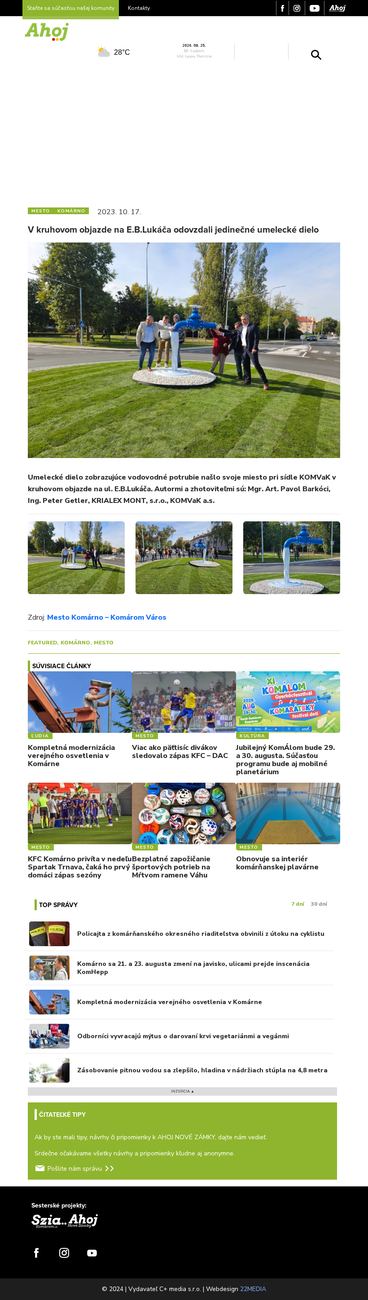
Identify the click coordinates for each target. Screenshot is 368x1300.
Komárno (75, 642)
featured (42, 642)
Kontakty (139, 8)
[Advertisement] (184, 131)
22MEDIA (253, 1289)
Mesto (104, 642)
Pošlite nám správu (75, 1168)
